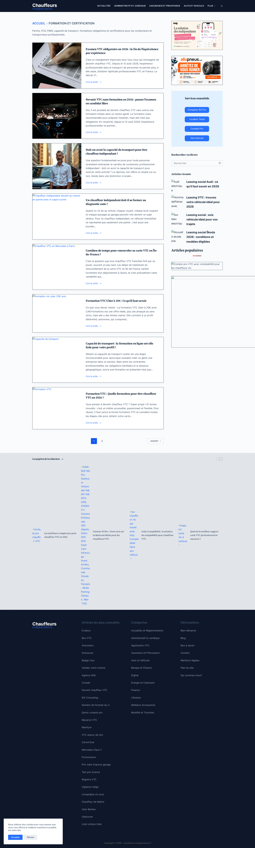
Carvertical (88, 742)
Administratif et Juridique (130, 6)
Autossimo (88, 645)
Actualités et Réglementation (147, 630)
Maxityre (86, 727)
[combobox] (194, 163)
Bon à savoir (187, 645)
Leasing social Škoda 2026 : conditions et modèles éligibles (200, 237)
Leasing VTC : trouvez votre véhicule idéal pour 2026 (203, 202)
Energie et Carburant (143, 682)
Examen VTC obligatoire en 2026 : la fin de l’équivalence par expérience (122, 51)
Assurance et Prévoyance (145, 652)
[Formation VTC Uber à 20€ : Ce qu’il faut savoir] (56, 313)
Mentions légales (190, 660)
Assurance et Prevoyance (164, 6)
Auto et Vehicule (194, 6)
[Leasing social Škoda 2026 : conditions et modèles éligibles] (177, 236)
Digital (134, 675)
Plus (210, 6)
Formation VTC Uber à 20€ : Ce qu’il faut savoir (116, 301)
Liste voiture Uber (92, 824)
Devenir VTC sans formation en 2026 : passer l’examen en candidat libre (121, 101)
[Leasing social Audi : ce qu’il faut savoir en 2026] (177, 186)
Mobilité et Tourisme (142, 712)
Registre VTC (89, 779)
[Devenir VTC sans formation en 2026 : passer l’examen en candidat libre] (56, 116)
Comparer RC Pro (197, 109)
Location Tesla (197, 119)
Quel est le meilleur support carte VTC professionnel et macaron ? (204, 535)
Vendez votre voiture (93, 667)
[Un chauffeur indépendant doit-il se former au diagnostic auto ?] (56, 216)
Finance (135, 690)
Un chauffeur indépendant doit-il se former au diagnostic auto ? (116, 202)
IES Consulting (90, 697)
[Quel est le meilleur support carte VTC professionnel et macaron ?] (182, 535)
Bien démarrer (188, 630)
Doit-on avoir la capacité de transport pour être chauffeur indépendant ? (116, 152)
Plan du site (187, 667)
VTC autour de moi (92, 734)
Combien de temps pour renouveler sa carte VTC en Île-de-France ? (121, 252)
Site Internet (197, 138)
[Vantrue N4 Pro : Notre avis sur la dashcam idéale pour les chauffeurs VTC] (85, 535)
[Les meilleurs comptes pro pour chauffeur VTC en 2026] (36, 535)
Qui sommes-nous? (191, 675)
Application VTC (140, 645)
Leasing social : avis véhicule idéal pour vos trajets (202, 219)
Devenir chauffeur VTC (94, 690)
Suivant (154, 441)
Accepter (15, 837)
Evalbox (86, 630)
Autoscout (87, 652)
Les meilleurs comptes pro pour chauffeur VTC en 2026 (60, 535)
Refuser (30, 837)
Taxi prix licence (91, 772)
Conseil (86, 682)
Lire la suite (92, 82)
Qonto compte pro (92, 712)
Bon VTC (87, 638)
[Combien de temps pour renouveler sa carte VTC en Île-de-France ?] (56, 267)
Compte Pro (197, 128)
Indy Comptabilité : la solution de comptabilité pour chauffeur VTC (158, 535)
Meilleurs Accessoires (143, 704)
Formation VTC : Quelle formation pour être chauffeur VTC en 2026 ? (121, 396)
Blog (183, 638)
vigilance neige (90, 786)
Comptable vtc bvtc (93, 794)
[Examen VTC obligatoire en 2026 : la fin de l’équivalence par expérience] (56, 65)
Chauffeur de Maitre (93, 801)
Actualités (104, 6)
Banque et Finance (141, 667)
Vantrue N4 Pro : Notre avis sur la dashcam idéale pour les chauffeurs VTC (108, 535)
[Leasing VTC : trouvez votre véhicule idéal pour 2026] (177, 201)
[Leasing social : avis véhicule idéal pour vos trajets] (177, 219)
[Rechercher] (222, 6)
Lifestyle (136, 697)
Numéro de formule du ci (96, 704)
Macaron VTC (89, 719)
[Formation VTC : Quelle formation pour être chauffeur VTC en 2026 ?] (56, 408)
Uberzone (87, 816)
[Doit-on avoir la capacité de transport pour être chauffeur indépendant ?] (56, 166)
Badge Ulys (88, 660)
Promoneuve (89, 757)
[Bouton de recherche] (219, 163)
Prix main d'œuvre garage (96, 764)
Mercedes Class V (92, 749)
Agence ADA (89, 675)
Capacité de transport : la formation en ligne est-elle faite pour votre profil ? (119, 345)
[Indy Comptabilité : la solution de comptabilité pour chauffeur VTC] (134, 535)
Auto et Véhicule (140, 660)
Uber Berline (88, 809)
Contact (185, 652)
